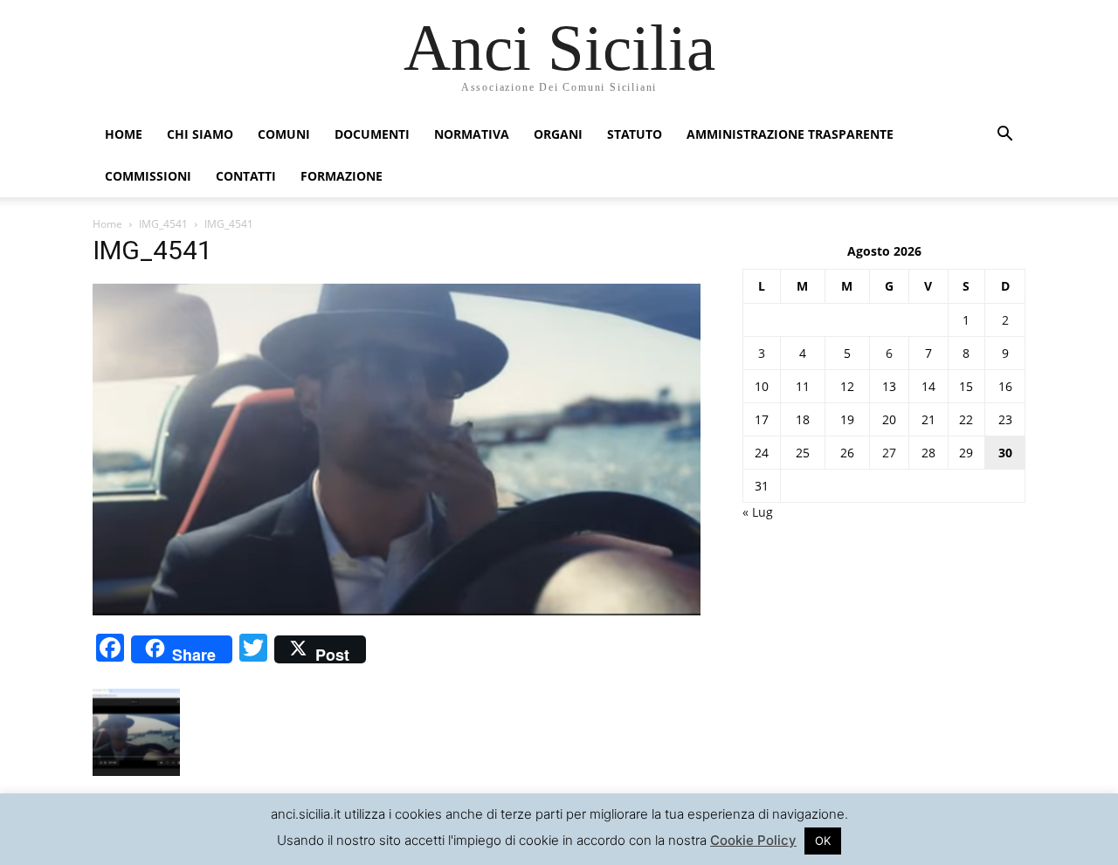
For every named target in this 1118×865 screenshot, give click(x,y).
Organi (558, 134)
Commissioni (148, 176)
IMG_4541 (163, 223)
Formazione (341, 176)
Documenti (372, 134)
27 (889, 452)
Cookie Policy (753, 840)
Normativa (471, 134)
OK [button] (823, 841)
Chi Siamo (200, 134)
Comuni (284, 134)
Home (123, 134)
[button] (1004, 135)
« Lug (757, 512)
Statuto (634, 134)
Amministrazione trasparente (790, 134)
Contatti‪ (246, 176)
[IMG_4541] (396, 610)
